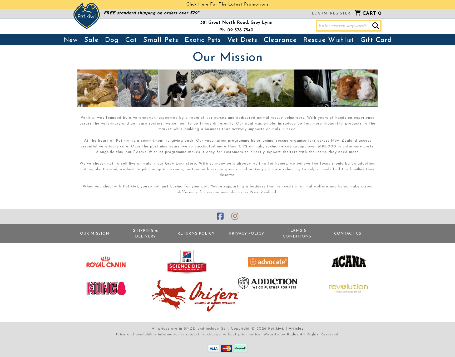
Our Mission (95, 234)
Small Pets (160, 40)
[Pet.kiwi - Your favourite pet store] (86, 16)
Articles (296, 329)
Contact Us (347, 234)
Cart (372, 13)
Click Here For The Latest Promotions (227, 4)
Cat (131, 40)
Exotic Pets (203, 40)
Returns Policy (196, 234)
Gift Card (376, 40)
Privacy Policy (246, 234)
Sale (91, 40)
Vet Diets (242, 40)
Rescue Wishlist (328, 40)
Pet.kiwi (275, 329)
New (70, 40)
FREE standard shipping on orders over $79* (151, 13)
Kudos (292, 334)
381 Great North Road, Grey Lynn (236, 23)
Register (340, 14)
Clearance (280, 40)
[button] (375, 25)
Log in (319, 14)
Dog (112, 40)
